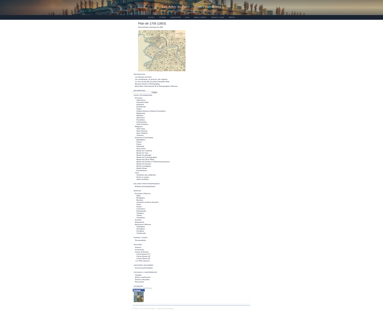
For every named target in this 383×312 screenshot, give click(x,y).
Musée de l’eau (142, 153)
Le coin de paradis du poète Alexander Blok (152, 82)
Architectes (139, 250)
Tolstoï (139, 215)
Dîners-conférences (142, 277)
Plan (187, 17)
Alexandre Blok (142, 102)
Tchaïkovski (141, 233)
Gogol (138, 109)
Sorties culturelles (142, 280)
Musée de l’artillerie (144, 151)
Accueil (151, 17)
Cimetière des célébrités (146, 175)
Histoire (138, 247)
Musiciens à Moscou (143, 224)
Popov (138, 144)
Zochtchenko (141, 122)
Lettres (162, 17)
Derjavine (140, 104)
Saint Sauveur (142, 131)
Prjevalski (140, 146)
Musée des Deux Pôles (145, 159)
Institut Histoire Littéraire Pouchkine (150, 111)
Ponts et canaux (142, 177)
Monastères (139, 222)
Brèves (232, 17)
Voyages (138, 275)
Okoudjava (140, 229)
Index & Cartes (200, 17)
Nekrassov (140, 118)
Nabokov (139, 115)
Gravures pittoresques (144, 268)
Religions (138, 127)
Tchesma (139, 135)
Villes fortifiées (142, 179)
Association (176, 17)
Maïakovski (140, 113)
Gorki (138, 204)
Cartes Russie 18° (143, 256)
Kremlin (138, 220)
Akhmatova (140, 100)
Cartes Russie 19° (143, 259)
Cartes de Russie (141, 252)
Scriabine (140, 231)
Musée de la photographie (146, 157)
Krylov (139, 207)
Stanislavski (141, 211)
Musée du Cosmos (143, 164)
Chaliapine (140, 227)
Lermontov (140, 209)
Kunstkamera (141, 170)
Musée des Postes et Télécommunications (153, 162)
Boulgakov (140, 198)
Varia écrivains (142, 124)
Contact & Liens (217, 17)
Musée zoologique (143, 166)
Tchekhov (140, 213)
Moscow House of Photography (147, 84)
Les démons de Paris (143, 77)
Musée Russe (141, 168)
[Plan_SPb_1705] (162, 71)
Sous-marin (141, 149)
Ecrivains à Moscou (142, 193)
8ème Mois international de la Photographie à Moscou (156, 86)
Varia (137, 173)
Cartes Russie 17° (143, 254)
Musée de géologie (143, 155)
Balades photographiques (145, 186)
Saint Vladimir (142, 133)
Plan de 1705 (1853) (152, 23)
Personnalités (140, 240)
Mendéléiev (140, 140)
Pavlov (139, 142)
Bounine (139, 200)
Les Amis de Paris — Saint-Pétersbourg (142, 288)
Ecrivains (138, 98)
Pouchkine (140, 120)
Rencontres (139, 282)
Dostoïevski (141, 107)
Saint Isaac (140, 129)
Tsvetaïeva (140, 218)
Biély (138, 196)
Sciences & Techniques (144, 138)
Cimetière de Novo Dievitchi (147, 202)
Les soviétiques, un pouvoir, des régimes (151, 79)
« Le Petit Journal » (142, 261)
